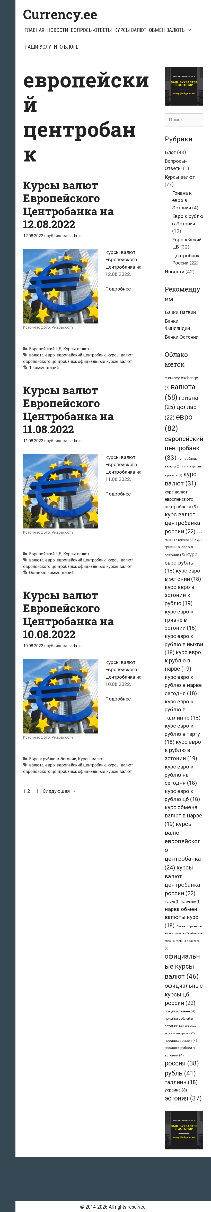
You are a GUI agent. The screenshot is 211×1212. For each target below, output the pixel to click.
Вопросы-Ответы (91, 30)
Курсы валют (130, 30)
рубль (180, 1073)
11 (38, 791)
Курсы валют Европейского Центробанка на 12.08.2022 (68, 204)
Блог (170, 152)
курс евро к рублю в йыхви (184, 644)
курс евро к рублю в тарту (182, 733)
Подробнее (118, 289)
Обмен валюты (167, 30)
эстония (183, 1098)
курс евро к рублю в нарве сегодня (183, 685)
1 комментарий (44, 367)
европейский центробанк (81, 355)
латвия (172, 901)
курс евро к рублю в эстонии (183, 750)
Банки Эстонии (181, 337)
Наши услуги (40, 47)
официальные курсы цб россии (184, 994)
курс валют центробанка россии (182, 523)
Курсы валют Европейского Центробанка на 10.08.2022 (68, 614)
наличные (190, 901)
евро (50, 355)
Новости (57, 30)
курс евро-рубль (181, 562)
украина (176, 1089)
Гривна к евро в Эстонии (182, 200)
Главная (34, 30)
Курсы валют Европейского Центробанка (121, 259)
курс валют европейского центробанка (181, 499)
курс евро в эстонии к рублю (179, 595)
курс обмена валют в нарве (183, 815)
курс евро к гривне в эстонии (181, 619)
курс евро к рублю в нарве (183, 660)
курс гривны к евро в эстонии (184, 547)
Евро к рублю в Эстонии (52, 758)
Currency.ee (60, 14)
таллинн (181, 1082)
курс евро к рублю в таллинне (182, 709)
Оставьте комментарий (51, 572)
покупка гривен (180, 1011)
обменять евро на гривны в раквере (184, 941)
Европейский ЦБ (45, 348)
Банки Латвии (180, 312)
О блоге (69, 47)
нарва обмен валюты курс (181, 917)
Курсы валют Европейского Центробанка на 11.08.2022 (68, 409)
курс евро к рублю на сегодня (181, 774)
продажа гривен (181, 1040)
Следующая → (59, 791)
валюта (36, 355)
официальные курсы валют (105, 361)
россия (182, 1063)
